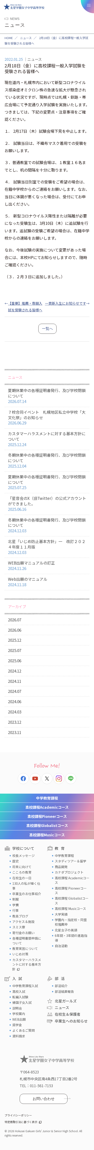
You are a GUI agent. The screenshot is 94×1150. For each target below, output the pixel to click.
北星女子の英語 (66, 930)
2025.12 (14, 640)
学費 (15, 905)
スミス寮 (18, 927)
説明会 (17, 1008)
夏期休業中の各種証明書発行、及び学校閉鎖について (47, 395)
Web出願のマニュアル (27, 581)
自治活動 (61, 945)
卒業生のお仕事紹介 (26, 893)
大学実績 (61, 914)
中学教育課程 (47, 798)
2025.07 (14, 650)
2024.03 (14, 712)
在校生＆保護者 (67, 1014)
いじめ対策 (20, 954)
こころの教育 (21, 872)
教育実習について (25, 948)
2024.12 (14, 671)
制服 (15, 899)
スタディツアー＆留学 (70, 861)
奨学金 (17, 1025)
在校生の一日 (21, 878)
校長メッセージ (23, 855)
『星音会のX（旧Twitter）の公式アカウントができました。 (47, 503)
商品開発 (61, 866)
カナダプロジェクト (69, 872)
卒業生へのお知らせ (71, 1021)
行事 (15, 910)
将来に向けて (21, 866)
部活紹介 (61, 985)
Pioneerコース (47, 816)
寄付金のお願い (23, 932)
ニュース (26, 38)
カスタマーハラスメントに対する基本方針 (26, 964)
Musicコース (47, 834)
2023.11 (14, 732)
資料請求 (18, 1036)
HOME (9, 38)
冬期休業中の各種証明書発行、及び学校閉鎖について (47, 460)
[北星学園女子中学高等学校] (23, 6)
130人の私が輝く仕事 (26, 885)
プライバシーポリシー (18, 1115)
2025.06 (14, 660)
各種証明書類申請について (26, 940)
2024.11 (14, 681)
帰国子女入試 (21, 1002)
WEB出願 (19, 1019)
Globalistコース (47, 825)
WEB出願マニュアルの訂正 (31, 565)
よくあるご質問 (23, 1030)
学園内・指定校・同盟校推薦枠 (71, 922)
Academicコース (47, 807)
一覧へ (47, 328)
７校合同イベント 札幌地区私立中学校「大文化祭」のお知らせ (47, 417)
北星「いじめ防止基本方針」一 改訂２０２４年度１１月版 (47, 546)
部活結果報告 (64, 991)
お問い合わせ (44, 1099)
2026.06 (14, 630)
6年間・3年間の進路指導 (71, 937)
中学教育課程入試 (25, 985)
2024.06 (14, 701)
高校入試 (18, 991)
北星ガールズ (66, 1001)
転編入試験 (20, 997)
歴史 (15, 861)
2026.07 (14, 620)
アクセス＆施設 (23, 921)
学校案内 (18, 1013)
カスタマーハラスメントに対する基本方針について (47, 439)
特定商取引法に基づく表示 (21, 1122)
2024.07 (14, 691)
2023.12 (14, 722)
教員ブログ (20, 916)
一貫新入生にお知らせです (65, 303)
